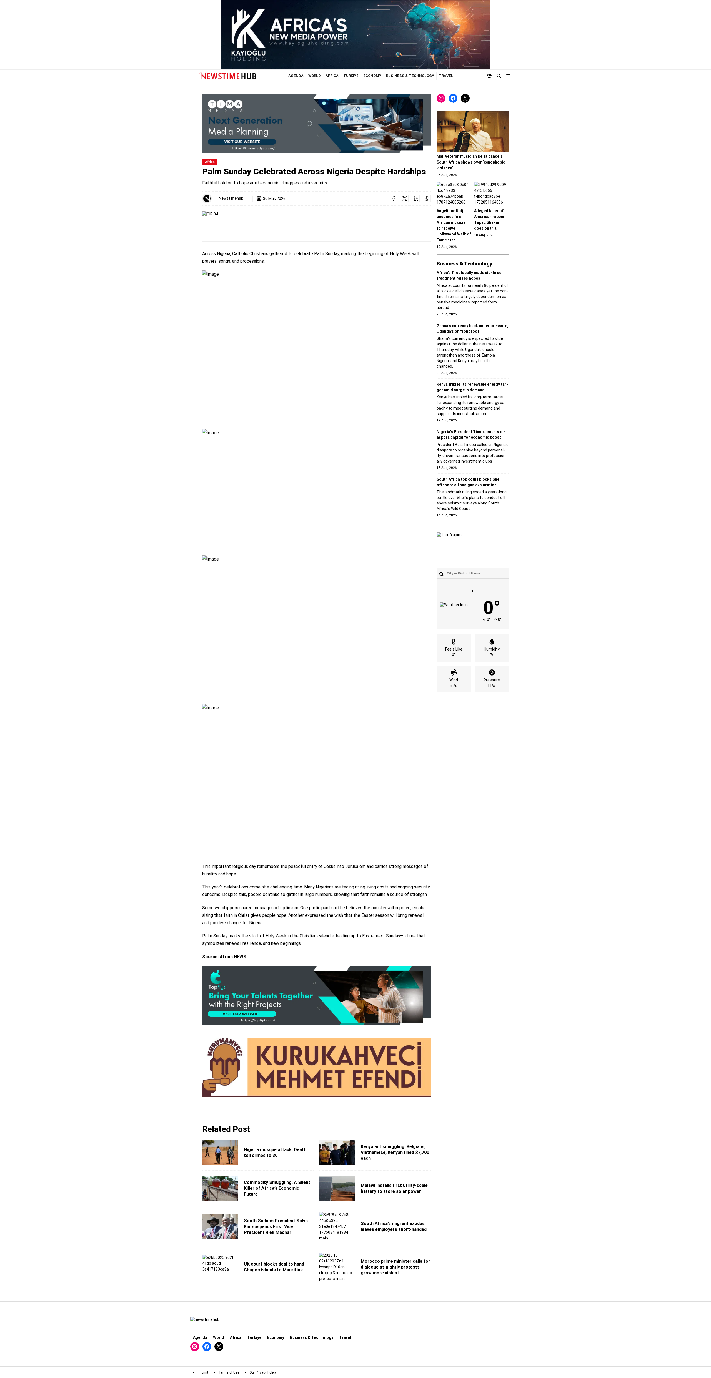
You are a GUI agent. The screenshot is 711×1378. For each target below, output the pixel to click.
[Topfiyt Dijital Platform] (316, 995)
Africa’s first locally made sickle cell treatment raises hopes (470, 275)
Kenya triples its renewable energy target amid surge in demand (472, 387)
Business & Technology (410, 76)
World (314, 76)
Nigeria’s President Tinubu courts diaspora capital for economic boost (471, 435)
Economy (372, 76)
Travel (446, 76)
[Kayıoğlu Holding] (355, 34)
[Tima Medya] (316, 123)
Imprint (203, 1372)
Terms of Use (229, 1372)
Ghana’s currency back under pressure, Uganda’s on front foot (472, 328)
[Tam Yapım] (449, 544)
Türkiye (351, 76)
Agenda (296, 76)
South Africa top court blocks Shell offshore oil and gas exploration (469, 482)
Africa (332, 76)
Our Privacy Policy (262, 1372)
